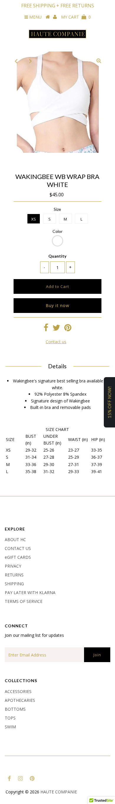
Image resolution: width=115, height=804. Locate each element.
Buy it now (57, 305)
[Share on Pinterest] (67, 329)
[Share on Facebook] (46, 329)
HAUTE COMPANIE (58, 792)
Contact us (56, 341)
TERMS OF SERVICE (23, 601)
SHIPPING (14, 583)
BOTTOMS (15, 709)
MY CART (76, 17)
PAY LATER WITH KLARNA (30, 592)
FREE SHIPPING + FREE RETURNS (57, 5)
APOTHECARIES (20, 700)
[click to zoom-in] (98, 60)
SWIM (10, 727)
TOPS (10, 718)
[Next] (30, 60)
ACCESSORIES (18, 691)
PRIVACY (13, 566)
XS (33, 219)
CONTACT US (18, 548)
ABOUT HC (15, 539)
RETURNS (14, 575)
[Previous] (16, 60)
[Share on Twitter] (56, 329)
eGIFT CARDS (18, 557)
